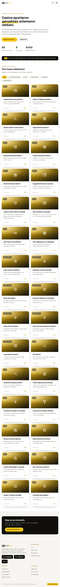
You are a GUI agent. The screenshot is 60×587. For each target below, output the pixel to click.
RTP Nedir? (5, 569)
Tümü (4, 77)
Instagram (8, 557)
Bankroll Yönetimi (6, 577)
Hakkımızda (23, 39)
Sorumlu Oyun (34, 571)
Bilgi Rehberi (7, 80)
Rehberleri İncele (9, 39)
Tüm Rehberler (34, 574)
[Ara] (52, 2)
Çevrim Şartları (5, 574)
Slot (26, 77)
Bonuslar (45, 77)
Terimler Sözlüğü (35, 555)
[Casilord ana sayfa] (7, 2)
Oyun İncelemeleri (15, 77)
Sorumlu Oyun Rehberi (13, 529)
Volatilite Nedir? (6, 571)
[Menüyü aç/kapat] (56, 2)
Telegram (20, 557)
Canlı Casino (35, 77)
